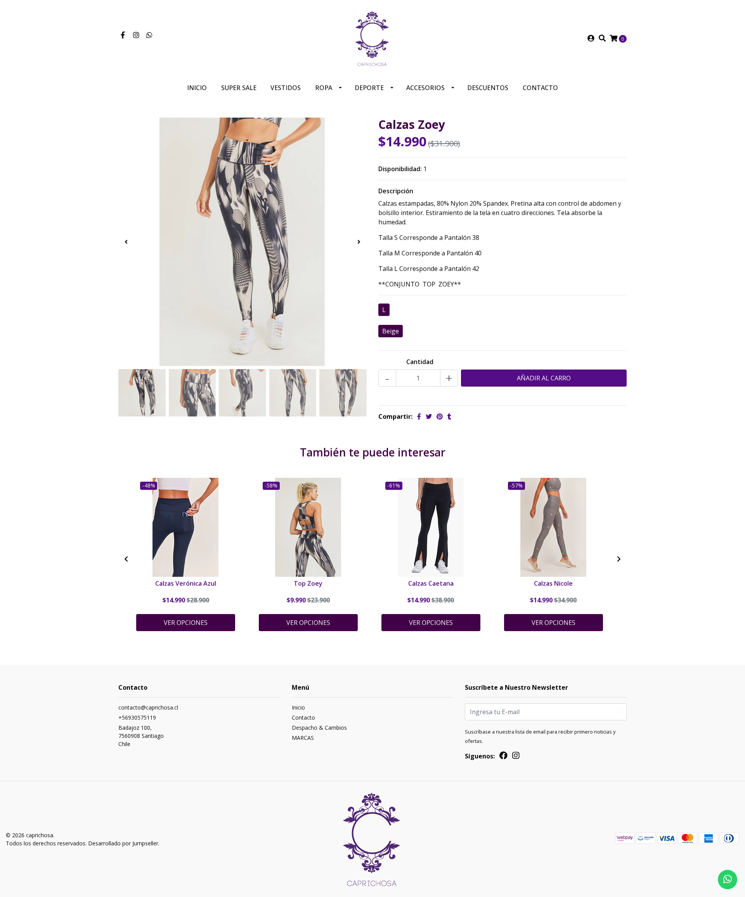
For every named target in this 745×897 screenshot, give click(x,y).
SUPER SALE (238, 87)
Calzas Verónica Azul (185, 583)
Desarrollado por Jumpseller (123, 843)
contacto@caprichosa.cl (148, 707)
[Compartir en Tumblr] (449, 416)
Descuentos (487, 87)
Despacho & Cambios (319, 727)
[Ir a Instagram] (136, 35)
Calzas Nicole (553, 583)
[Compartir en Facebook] (419, 416)
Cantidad (419, 361)
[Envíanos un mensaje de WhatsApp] (727, 879)
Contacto (540, 87)
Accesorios (425, 87)
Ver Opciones (186, 622)
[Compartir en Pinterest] (440, 416)
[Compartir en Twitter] (429, 416)
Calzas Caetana (431, 583)
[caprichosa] (372, 37)
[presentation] (126, 242)
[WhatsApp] (149, 35)
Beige (390, 331)
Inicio (197, 87)
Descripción (395, 191)
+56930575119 (137, 717)
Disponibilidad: (400, 169)
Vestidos (285, 87)
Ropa (323, 87)
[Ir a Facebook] (122, 35)
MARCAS (303, 737)
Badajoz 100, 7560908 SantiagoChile (141, 736)
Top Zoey (308, 583)
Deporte (369, 87)
